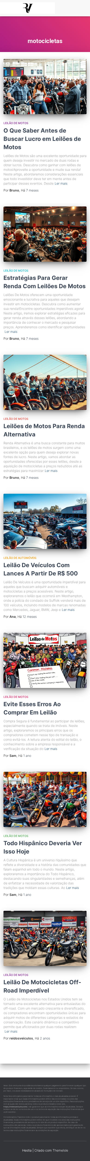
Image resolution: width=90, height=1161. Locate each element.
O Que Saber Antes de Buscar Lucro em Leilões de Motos (42, 139)
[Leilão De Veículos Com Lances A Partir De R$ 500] (45, 521)
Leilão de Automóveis (19, 558)
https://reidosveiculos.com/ (15, 1107)
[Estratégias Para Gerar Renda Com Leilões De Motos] (45, 234)
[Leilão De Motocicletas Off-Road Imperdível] (45, 938)
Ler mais (61, 183)
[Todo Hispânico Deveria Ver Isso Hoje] (45, 799)
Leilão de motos (15, 123)
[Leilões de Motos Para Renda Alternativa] (45, 382)
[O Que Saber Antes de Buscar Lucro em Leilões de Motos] (45, 86)
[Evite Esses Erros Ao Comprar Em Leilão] (45, 660)
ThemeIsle (60, 1150)
